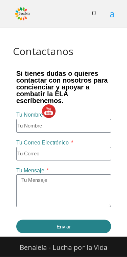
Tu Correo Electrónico (43, 142)
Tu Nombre (30, 115)
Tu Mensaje (31, 170)
